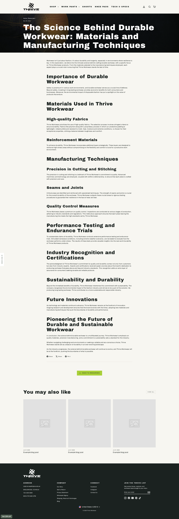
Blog (58, 501)
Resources (31, 18)
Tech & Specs (120, 7)
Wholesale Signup (62, 495)
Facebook (94, 486)
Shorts (87, 7)
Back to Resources (91, 373)
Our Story (60, 486)
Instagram (94, 489)
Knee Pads (102, 7)
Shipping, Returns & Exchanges (67, 498)
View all (151, 392)
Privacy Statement (62, 492)
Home (25, 18)
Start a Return (61, 489)
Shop (53, 7)
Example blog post (31, 452)
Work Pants (69, 7)
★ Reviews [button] (2, 259)
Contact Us (94, 492)
